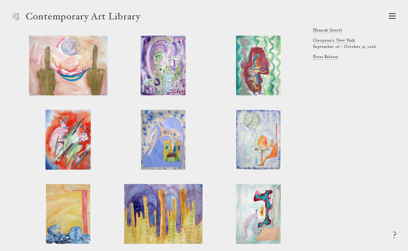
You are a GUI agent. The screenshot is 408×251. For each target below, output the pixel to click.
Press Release (325, 57)
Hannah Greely (327, 30)
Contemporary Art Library (83, 17)
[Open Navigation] (392, 16)
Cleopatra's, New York (334, 41)
